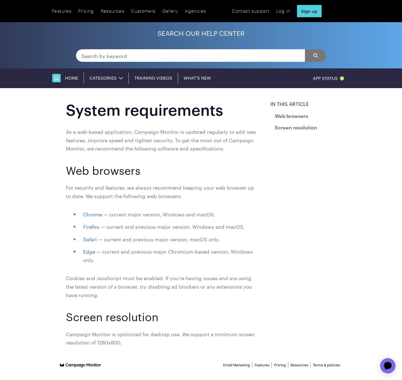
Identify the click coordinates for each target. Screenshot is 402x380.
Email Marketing (236, 364)
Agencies (195, 11)
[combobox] (190, 55)
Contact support (250, 11)
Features (61, 11)
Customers (143, 11)
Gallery (170, 11)
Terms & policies (326, 364)
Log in (283, 11)
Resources (112, 11)
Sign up (309, 11)
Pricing (86, 11)
